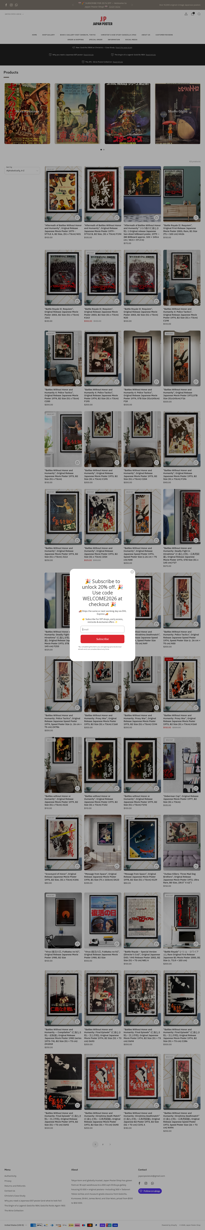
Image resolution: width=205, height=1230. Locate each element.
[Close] (132, 572)
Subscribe (102, 639)
